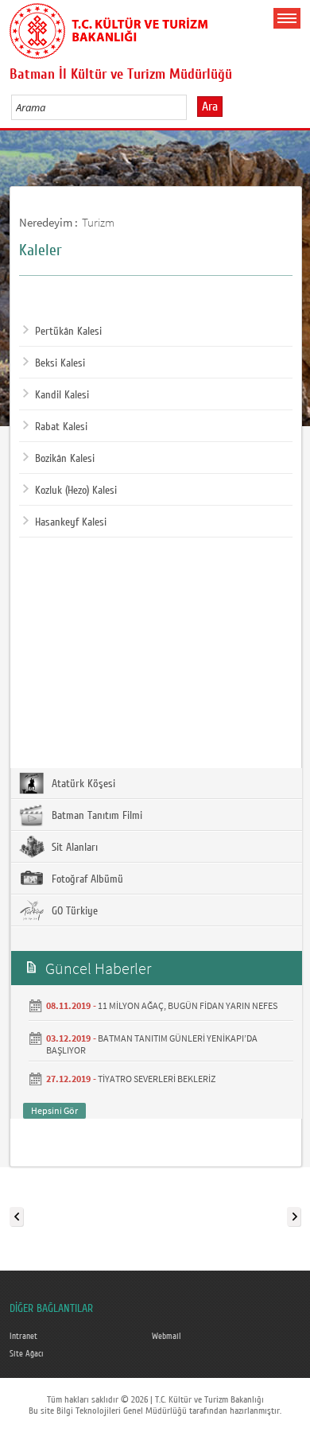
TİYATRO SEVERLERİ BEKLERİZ (156, 1079)
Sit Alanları (73, 847)
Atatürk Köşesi (81, 784)
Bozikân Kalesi (65, 458)
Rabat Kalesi (61, 427)
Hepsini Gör (54, 1110)
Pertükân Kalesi (68, 331)
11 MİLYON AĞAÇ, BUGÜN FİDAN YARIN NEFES (187, 1005)
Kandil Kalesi (62, 395)
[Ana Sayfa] (109, 28)
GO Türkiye (73, 911)
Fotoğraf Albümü (85, 879)
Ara (210, 106)
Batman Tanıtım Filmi (95, 815)
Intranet (23, 1336)
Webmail (166, 1336)
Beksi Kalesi (60, 363)
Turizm (98, 222)
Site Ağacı (27, 1354)
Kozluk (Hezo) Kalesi (76, 490)
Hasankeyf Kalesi (71, 522)
